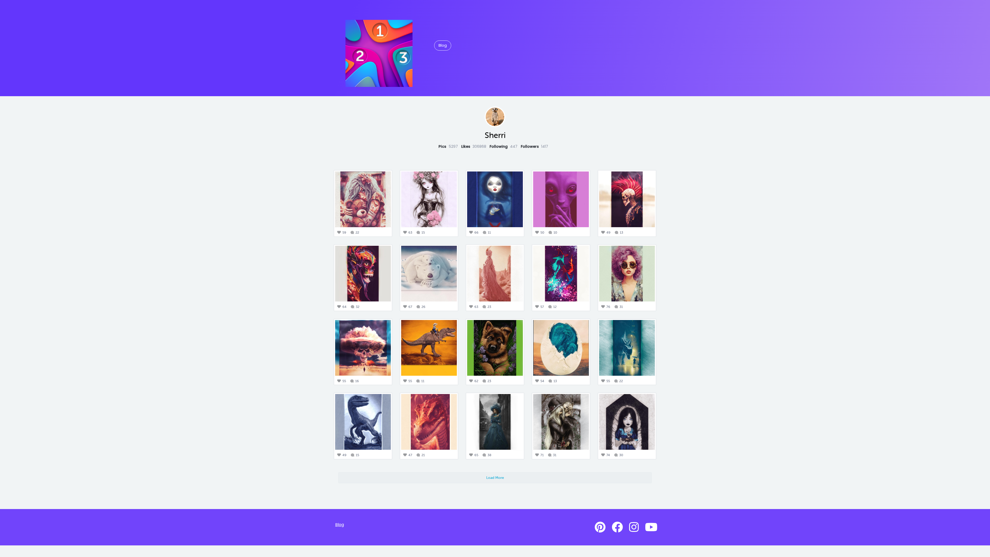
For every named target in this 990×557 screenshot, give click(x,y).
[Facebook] (617, 527)
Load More (495, 478)
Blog (443, 45)
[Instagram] (634, 527)
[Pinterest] (600, 527)
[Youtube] (651, 527)
